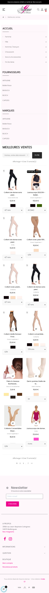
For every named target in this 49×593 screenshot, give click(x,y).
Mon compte (8, 563)
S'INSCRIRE (12, 504)
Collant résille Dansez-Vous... (13, 335)
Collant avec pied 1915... (36, 240)
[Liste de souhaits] (20, 172)
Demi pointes (36, 386)
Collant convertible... (36, 334)
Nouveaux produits (10, 567)
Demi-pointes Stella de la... (36, 383)
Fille (6, 42)
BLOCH (5, 95)
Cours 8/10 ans (13, 197)
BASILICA (6, 90)
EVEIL (13, 245)
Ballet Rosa (7, 85)
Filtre (37, 155)
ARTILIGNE (6, 80)
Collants (13, 289)
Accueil (8, 28)
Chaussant (9, 52)
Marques (8, 110)
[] (13, 187)
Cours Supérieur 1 (36, 197)
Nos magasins (8, 532)
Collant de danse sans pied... (13, 194)
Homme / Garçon (12, 47)
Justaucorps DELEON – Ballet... (36, 194)
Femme (8, 37)
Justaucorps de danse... (36, 428)
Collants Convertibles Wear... (12, 430)
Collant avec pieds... (13, 287)
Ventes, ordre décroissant (16, 155)
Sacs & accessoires (13, 57)
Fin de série (9, 62)
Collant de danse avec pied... (13, 241)
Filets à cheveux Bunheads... (13, 383)
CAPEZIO (6, 100)
